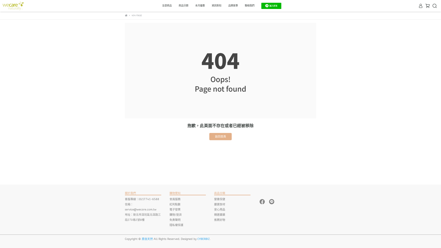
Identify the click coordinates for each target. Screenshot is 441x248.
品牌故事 (233, 5)
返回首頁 (220, 136)
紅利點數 (175, 204)
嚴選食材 (219, 204)
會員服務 (175, 199)
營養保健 (219, 199)
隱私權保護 (176, 225)
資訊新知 (216, 5)
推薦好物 (219, 219)
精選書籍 (219, 214)
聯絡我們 (249, 5)
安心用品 (219, 209)
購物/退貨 (176, 214)
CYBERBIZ (203, 239)
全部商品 (167, 5)
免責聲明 (175, 219)
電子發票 (175, 209)
